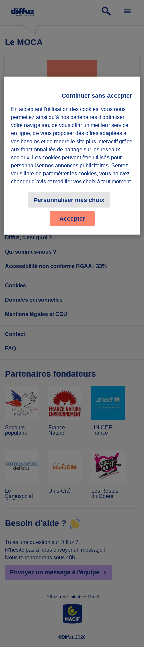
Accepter (72, 218)
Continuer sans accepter (97, 95)
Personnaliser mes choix (68, 200)
